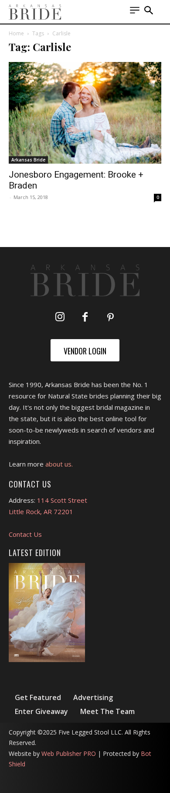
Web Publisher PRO (68, 753)
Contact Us (25, 534)
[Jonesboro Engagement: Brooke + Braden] (85, 113)
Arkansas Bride (28, 160)
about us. (59, 464)
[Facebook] (85, 317)
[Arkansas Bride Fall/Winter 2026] (47, 613)
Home (16, 33)
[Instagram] (59, 317)
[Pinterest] (110, 317)
